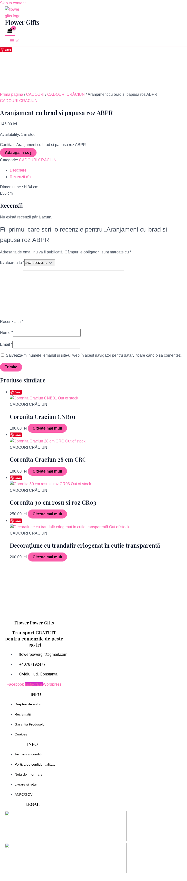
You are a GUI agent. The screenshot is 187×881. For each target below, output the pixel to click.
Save (8, 50)
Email (6, 344)
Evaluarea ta (12, 262)
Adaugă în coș (18, 152)
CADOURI (35, 94)
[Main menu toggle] (14, 41)
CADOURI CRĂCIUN (66, 94)
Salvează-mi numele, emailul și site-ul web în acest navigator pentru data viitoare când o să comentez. (94, 355)
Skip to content (13, 3)
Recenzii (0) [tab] (20, 177)
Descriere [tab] (18, 170)
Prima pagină (11, 94)
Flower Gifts (22, 22)
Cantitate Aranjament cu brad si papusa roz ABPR (43, 145)
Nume (6, 332)
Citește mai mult (47, 428)
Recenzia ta (11, 322)
